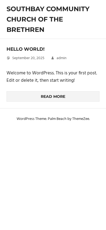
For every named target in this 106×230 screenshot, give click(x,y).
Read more (53, 96)
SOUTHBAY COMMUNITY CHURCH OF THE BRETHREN (48, 19)
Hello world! (26, 49)
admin (62, 58)
